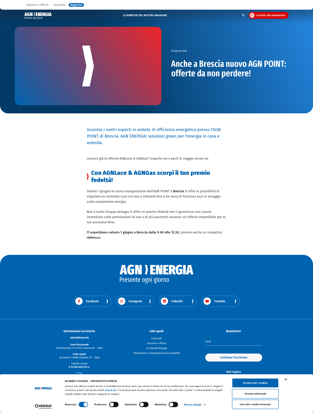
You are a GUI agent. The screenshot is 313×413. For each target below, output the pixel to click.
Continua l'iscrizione (233, 357)
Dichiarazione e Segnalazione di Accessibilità (157, 353)
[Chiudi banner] (286, 379)
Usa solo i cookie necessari (255, 404)
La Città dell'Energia (156, 348)
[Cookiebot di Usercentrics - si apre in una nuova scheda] (43, 406)
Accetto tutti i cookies (255, 382)
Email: (208, 341)
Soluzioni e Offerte (37, 5)
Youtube (219, 301)
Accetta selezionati (255, 393)
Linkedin (177, 301)
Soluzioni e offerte (156, 343)
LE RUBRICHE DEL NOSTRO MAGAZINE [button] (145, 15)
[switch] (114, 404)
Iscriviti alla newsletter (270, 15)
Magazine (76, 5)
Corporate (59, 5)
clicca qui (111, 390)
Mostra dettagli (192, 404)
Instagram (135, 301)
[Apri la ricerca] (243, 15)
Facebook (92, 301)
